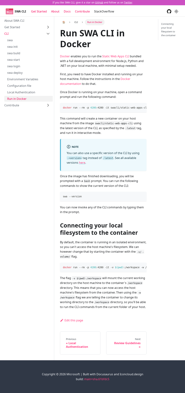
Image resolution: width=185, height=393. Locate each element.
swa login (13, 66)
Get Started (39, 11)
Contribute (82, 11)
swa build (13, 53)
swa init (12, 47)
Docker (65, 56)
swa (10, 40)
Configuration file (19, 86)
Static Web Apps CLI (115, 56)
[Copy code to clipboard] (142, 107)
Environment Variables (22, 79)
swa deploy (15, 73)
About (55, 11)
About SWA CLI (14, 21)
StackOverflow (104, 11)
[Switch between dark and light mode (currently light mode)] (176, 11)
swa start (13, 60)
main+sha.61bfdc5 (96, 379)
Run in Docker (17, 99)
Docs (67, 11)
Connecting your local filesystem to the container (168, 29)
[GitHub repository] (169, 11)
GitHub (99, 2)
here (82, 163)
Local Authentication (21, 92)
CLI (6, 34)
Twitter (128, 2)
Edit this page (73, 320)
